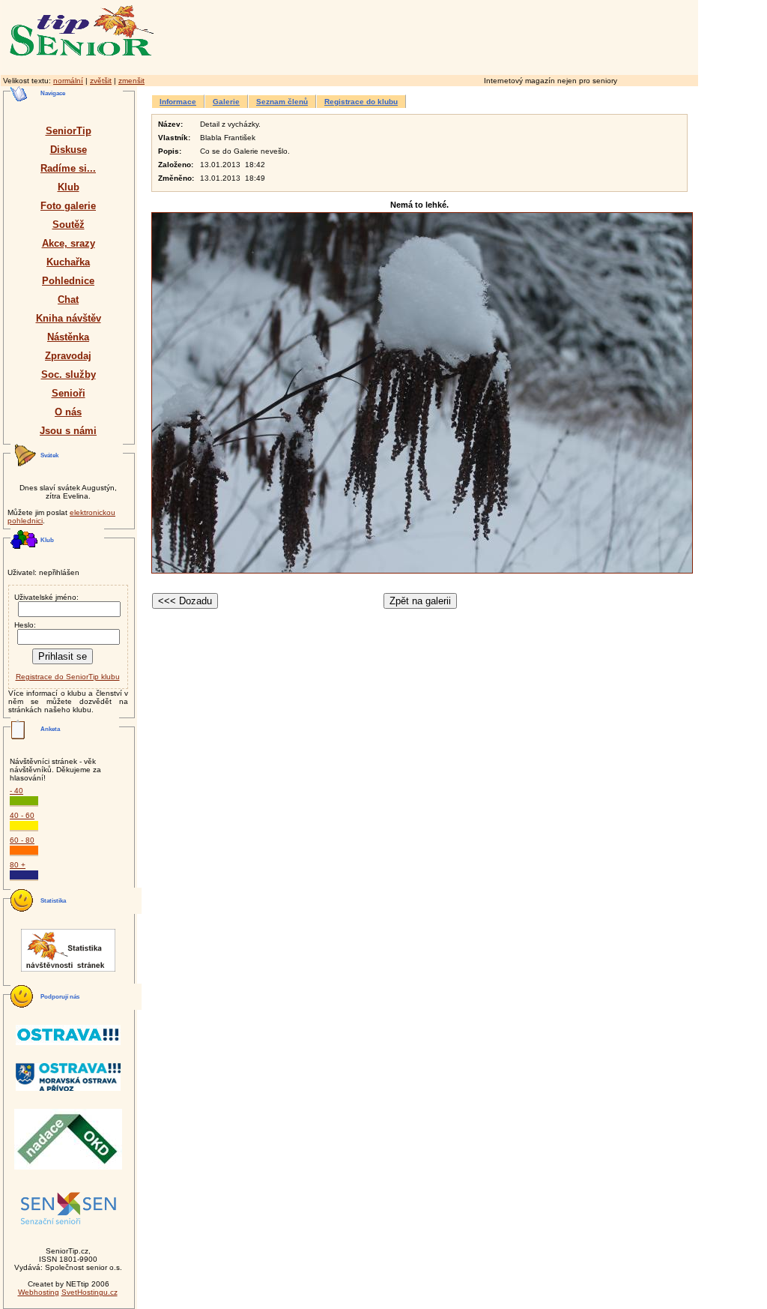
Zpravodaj (68, 355)
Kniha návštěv (68, 318)
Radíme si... (68, 168)
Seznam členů (282, 101)
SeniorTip (68, 130)
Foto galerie (68, 205)
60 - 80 (22, 840)
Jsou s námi (68, 430)
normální (68, 80)
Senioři (68, 393)
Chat (68, 299)
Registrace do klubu (361, 101)
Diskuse (68, 149)
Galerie (226, 101)
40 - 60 (22, 815)
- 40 (16, 790)
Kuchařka (68, 262)
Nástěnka (68, 337)
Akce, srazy (68, 243)
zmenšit (131, 80)
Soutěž (68, 224)
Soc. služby (68, 374)
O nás (68, 412)
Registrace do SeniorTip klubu (68, 676)
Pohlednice (68, 280)
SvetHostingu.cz (89, 1292)
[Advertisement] (490, 35)
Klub (68, 187)
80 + (17, 865)
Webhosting (38, 1292)
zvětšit (101, 80)
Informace (178, 101)
